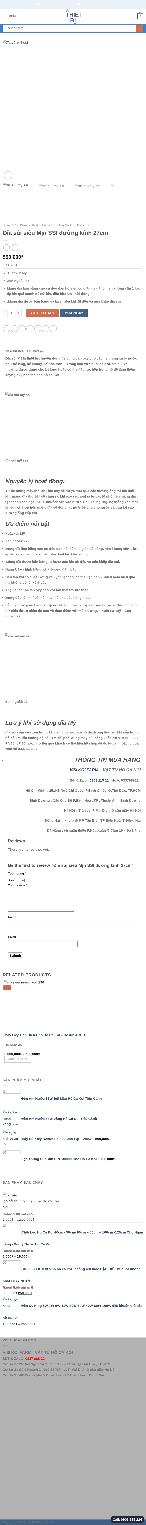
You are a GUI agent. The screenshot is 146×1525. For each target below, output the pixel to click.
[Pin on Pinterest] (37, 328)
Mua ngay (74, 313)
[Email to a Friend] (29, 328)
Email (12, 937)
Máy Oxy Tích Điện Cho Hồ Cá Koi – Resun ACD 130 (46, 1035)
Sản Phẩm (21, 225)
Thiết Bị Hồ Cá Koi (43, 225)
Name (12, 917)
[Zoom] (8, 175)
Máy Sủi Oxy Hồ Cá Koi (74, 225)
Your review (17, 885)
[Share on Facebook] (14, 328)
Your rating (17, 873)
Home (6, 225)
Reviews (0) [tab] (35, 351)
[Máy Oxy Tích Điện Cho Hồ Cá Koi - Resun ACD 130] (26, 1006)
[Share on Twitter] (22, 328)
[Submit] (139, 28)
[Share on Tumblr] (53, 328)
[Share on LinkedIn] (45, 328)
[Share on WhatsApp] (6, 328)
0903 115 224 (100, 780)
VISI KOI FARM (84, 769)
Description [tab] (14, 351)
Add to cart (42, 313)
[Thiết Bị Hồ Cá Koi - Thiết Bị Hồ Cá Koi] (73, 16)
